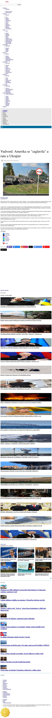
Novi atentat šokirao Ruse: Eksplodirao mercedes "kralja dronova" (21, 389)
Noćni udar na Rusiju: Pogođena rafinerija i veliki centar (21, 670)
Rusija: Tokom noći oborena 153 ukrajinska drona (16, 375)
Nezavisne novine (4, 197)
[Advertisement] (26, 138)
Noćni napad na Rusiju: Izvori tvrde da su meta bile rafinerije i (19, 471)
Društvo (4, 115)
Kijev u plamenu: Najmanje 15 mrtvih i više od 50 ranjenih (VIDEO (21, 402)
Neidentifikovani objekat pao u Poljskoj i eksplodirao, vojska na (20, 484)
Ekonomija (5, 44)
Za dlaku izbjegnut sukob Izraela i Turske (15, 637)
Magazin (5, 74)
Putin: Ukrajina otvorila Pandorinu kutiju (15, 662)
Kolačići (4, 696)
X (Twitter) (7, 235)
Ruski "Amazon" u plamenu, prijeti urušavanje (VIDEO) (18, 443)
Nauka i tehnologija (7, 92)
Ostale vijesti (3, 544)
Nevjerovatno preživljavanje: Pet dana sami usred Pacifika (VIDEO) (25, 645)
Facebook (7, 233)
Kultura (4, 52)
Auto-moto (5, 84)
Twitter (4, 700)
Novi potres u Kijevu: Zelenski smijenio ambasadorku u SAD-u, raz (21, 416)
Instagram (25, 246)
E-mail (6, 243)
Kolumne (5, 123)
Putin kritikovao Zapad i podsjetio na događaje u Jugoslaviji (19, 539)
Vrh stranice (4, 677)
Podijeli (3, 231)
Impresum (5, 697)
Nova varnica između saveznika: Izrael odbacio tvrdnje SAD (22, 654)
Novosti (4, 13)
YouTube (47, 246)
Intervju (4, 121)
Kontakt (4, 691)
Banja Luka (5, 120)
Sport (4, 29)
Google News (38, 246)
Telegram (7, 237)
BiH (4, 112)
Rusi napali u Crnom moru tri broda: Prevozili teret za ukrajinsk (20, 430)
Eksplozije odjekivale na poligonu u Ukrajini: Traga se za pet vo (20, 457)
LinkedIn (7, 240)
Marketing (5, 692)
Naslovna (5, 8)
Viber (6, 236)
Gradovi (4, 113)
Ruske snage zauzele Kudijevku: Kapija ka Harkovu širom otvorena (21, 320)
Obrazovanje (5, 116)
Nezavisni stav (6, 124)
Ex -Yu (4, 117)
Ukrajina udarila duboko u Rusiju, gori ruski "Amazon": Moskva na (21, 334)
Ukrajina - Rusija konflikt (6, 295)
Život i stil (5, 61)
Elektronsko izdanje (7, 702)
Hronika (4, 119)
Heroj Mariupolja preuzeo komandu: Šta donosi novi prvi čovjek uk (21, 498)
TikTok (4, 249)
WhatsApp (7, 239)
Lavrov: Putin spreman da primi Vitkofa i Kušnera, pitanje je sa (20, 361)
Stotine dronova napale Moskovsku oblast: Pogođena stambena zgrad (21, 525)
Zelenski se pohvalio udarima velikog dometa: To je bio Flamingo (20, 347)
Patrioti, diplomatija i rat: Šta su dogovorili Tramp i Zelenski (19, 512)
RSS (4, 701)
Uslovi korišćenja (6, 694)
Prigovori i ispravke (4, 290)
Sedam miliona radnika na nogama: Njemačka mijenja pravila (23, 600)
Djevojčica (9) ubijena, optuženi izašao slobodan (17, 618)
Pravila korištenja (6, 693)
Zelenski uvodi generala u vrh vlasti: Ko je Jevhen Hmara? (18, 306)
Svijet (4, 118)
